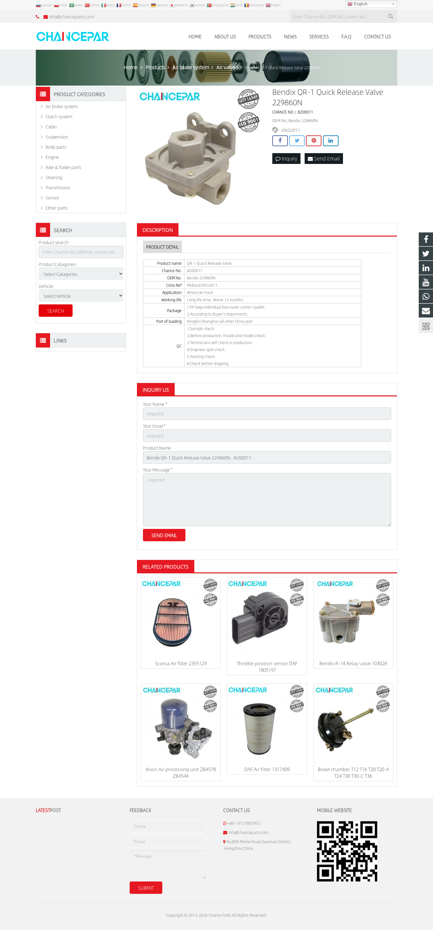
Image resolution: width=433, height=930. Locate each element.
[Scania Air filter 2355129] (180, 617)
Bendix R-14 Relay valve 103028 (353, 663)
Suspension (57, 136)
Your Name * (155, 403)
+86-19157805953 (244, 823)
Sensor (52, 197)
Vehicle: (47, 286)
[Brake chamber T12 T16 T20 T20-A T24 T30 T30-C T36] (353, 723)
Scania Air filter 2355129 (181, 663)
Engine (52, 156)
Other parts (57, 207)
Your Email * (154, 425)
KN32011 (291, 130)
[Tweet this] (297, 140)
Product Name (157, 447)
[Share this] (280, 140)
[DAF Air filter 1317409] (267, 723)
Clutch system (59, 116)
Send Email (326, 158)
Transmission (58, 187)
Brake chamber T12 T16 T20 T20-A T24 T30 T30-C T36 (353, 772)
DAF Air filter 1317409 (267, 769)
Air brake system (62, 106)
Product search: (54, 242)
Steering (54, 177)
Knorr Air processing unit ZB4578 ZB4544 (181, 772)
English (359, 4)
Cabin (51, 126)
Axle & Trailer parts (63, 167)
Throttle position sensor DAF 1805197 (267, 666)
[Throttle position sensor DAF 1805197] (267, 617)
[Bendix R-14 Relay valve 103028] (353, 617)
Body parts (56, 146)
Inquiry (289, 158)
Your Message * (157, 469)
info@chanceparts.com (71, 16)
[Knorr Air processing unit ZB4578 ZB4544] (180, 723)
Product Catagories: (58, 264)
